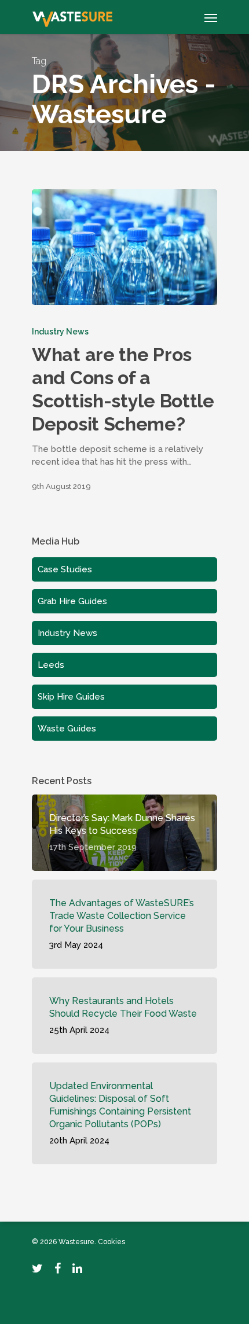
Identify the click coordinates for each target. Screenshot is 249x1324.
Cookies (111, 1242)
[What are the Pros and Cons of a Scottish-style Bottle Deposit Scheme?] (124, 247)
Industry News (60, 331)
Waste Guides (67, 728)
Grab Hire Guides (72, 601)
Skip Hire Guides (71, 697)
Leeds (51, 665)
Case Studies (65, 569)
